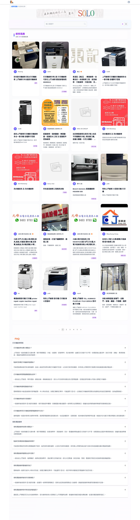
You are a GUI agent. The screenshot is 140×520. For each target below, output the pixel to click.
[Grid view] (122, 24)
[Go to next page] (80, 329)
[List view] (126, 24)
